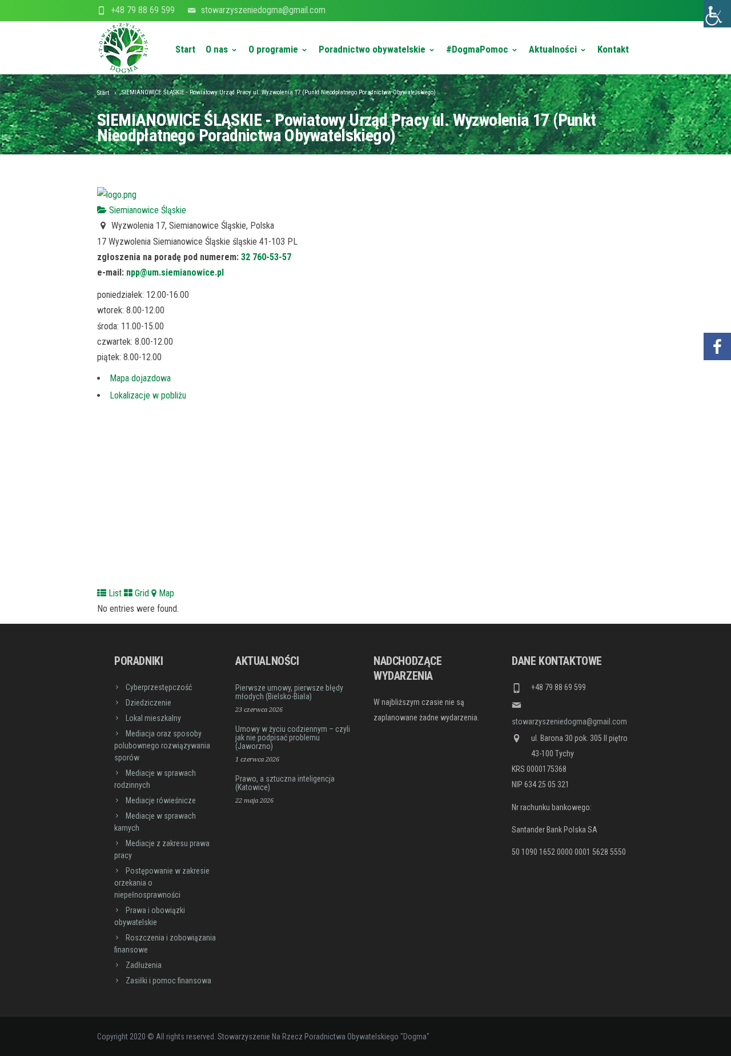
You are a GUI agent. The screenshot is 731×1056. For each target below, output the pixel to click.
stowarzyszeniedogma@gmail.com (263, 10)
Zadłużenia (144, 965)
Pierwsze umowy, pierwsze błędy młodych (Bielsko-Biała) (289, 692)
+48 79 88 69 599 (143, 10)
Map (165, 593)
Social (717, 312)
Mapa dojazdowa (140, 378)
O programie (273, 49)
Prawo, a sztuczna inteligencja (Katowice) (285, 783)
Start (185, 49)
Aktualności (553, 49)
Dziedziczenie (148, 702)
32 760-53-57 (266, 257)
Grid (140, 593)
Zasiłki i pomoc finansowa (168, 980)
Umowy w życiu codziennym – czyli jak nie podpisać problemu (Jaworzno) (292, 737)
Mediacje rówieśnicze (161, 800)
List (114, 593)
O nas (217, 49)
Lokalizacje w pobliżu (148, 395)
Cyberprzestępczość (159, 687)
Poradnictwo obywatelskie (372, 49)
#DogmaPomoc (477, 49)
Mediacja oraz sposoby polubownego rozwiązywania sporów (162, 745)
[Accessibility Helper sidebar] (717, 13)
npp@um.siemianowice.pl (175, 272)
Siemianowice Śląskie (146, 210)
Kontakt (613, 49)
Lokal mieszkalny (153, 718)
